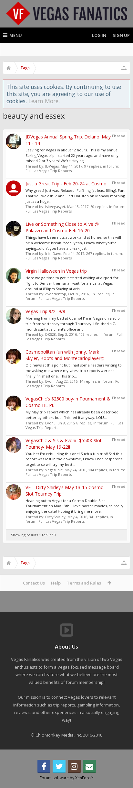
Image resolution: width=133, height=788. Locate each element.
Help (56, 583)
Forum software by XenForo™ (67, 778)
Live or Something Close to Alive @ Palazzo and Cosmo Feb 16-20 (62, 227)
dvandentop (55, 293)
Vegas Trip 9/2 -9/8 (45, 311)
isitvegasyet (55, 206)
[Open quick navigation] (124, 68)
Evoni (50, 381)
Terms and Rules (84, 583)
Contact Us (34, 583)
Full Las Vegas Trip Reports (49, 170)
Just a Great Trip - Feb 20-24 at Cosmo (66, 184)
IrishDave (53, 253)
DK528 (50, 334)
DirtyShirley (55, 516)
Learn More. (44, 101)
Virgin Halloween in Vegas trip (56, 271)
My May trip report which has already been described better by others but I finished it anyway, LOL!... (72, 415)
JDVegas (52, 166)
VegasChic (54, 469)
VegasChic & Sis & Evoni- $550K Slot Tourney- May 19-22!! (64, 443)
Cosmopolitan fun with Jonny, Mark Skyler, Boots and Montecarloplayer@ (65, 355)
